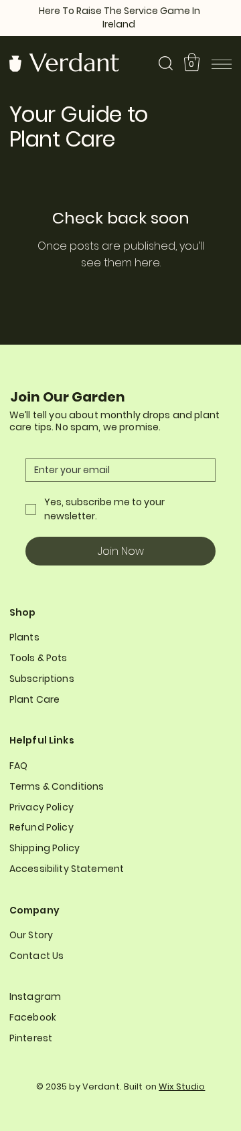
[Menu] (222, 64)
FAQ (18, 765)
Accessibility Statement (66, 868)
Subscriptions (41, 678)
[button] (191, 62)
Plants (24, 637)
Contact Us (36, 955)
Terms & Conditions (56, 786)
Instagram (35, 996)
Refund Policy (41, 827)
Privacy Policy (41, 807)
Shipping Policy (44, 848)
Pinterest (30, 1038)
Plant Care (34, 699)
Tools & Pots (38, 658)
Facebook (32, 1017)
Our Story (31, 935)
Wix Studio (182, 1086)
